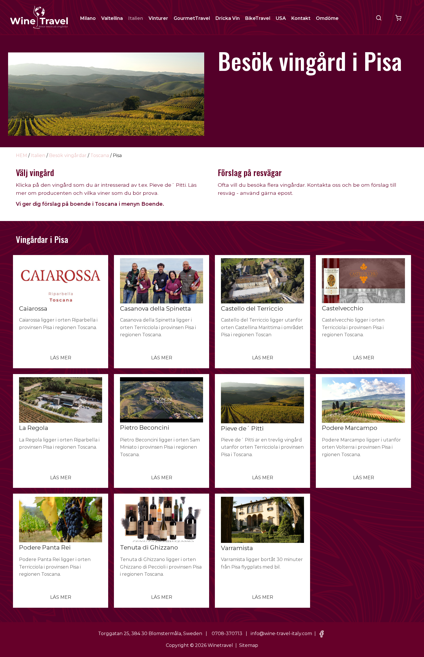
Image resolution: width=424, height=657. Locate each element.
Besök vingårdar (68, 155)
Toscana (99, 155)
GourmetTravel (192, 18)
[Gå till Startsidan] (39, 17)
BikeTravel (257, 18)
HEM (21, 155)
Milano (88, 18)
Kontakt (300, 18)
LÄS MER (60, 357)
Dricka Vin (227, 18)
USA (281, 18)
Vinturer (158, 18)
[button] (378, 17)
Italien (135, 18)
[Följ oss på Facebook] (321, 633)
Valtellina (112, 18)
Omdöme (327, 18)
